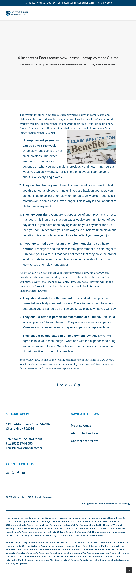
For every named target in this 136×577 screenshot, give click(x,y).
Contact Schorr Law (84, 441)
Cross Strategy (121, 503)
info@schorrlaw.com (28, 448)
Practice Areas (81, 425)
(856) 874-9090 (105, 3)
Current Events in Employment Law (68, 64)
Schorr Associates (106, 64)
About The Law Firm (84, 433)
